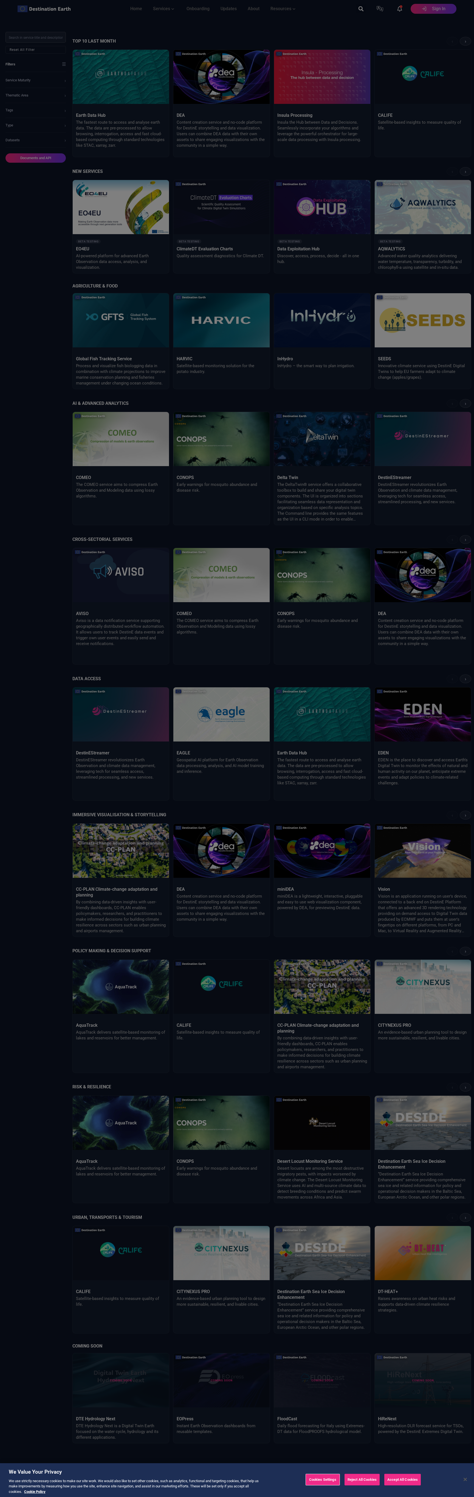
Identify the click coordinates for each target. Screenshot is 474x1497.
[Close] (465, 1479)
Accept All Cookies (402, 1479)
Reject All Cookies (362, 1479)
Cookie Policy (35, 1491)
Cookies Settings (322, 1479)
